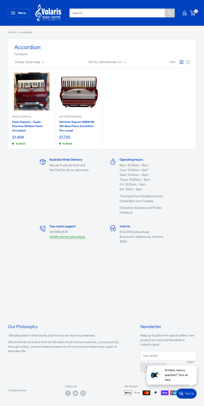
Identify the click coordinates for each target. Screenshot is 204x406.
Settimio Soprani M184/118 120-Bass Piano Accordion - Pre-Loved (77, 126)
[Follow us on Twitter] (75, 393)
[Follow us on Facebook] (68, 393)
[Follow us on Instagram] (83, 393)
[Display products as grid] (181, 62)
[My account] (185, 13)
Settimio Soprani (70, 116)
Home (11, 32)
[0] (192, 13)
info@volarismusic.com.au (67, 237)
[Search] (170, 13)
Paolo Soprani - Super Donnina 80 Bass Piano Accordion (27, 126)
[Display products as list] (188, 62)
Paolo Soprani (21, 116)
